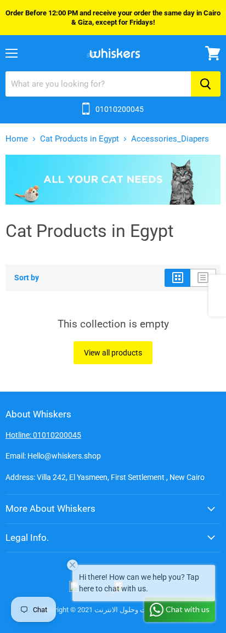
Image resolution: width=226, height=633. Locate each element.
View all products (113, 352)
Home (16, 139)
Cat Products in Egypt (79, 139)
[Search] (206, 84)
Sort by (26, 277)
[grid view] (177, 277)
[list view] (203, 277)
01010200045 (119, 109)
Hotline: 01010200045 (43, 435)
